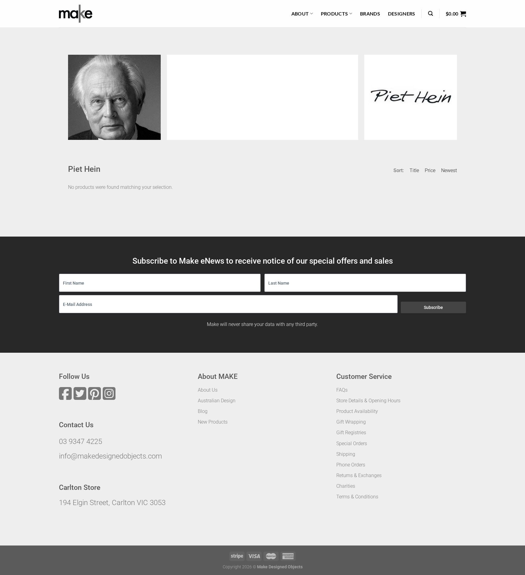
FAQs (342, 390)
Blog (203, 411)
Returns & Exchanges (359, 475)
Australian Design (216, 401)
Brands (370, 13)
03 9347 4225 (80, 441)
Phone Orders (350, 465)
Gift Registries (351, 432)
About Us (208, 390)
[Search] (430, 13)
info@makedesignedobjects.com (110, 456)
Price (430, 170)
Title (414, 170)
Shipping (345, 454)
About (300, 13)
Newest (449, 170)
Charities (345, 486)
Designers (401, 13)
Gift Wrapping (351, 422)
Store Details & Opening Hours (368, 401)
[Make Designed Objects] (75, 14)
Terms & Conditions (357, 497)
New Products (213, 422)
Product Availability (357, 411)
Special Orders (351, 443)
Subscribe (433, 307)
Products (334, 13)
